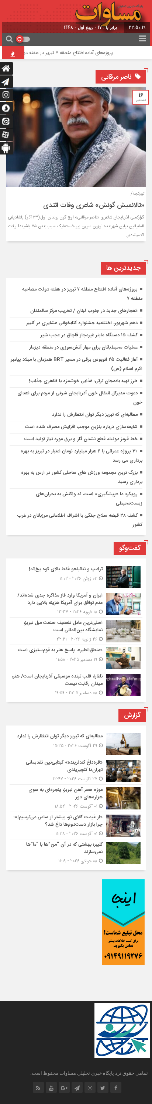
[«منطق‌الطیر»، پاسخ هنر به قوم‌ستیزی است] (76, 658)
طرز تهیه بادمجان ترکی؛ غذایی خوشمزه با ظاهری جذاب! (83, 381)
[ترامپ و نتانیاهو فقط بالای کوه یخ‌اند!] (76, 577)
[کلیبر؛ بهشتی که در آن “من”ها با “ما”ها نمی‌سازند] (76, 851)
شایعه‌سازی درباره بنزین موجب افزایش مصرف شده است (81, 427)
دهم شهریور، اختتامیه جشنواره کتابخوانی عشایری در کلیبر (82, 323)
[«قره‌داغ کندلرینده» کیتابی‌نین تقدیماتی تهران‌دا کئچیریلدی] (76, 770)
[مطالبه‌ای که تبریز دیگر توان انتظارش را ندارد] (76, 744)
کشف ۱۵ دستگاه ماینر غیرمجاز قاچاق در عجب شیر (89, 335)
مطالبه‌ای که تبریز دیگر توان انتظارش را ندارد (95, 415)
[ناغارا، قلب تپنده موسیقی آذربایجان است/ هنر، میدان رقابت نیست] (76, 683)
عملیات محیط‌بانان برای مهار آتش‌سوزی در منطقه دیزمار (83, 347)
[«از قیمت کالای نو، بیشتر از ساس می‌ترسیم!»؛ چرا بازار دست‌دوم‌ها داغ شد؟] (76, 825)
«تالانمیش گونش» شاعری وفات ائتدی (93, 205)
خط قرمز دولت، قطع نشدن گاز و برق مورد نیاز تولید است (81, 439)
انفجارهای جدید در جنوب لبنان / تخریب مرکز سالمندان (84, 311)
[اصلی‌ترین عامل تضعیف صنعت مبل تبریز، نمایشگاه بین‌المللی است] (76, 631)
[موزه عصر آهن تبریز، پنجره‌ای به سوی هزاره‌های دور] (76, 798)
